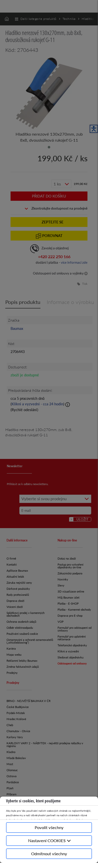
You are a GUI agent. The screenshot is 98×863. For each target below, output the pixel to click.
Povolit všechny (49, 827)
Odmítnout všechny (49, 853)
